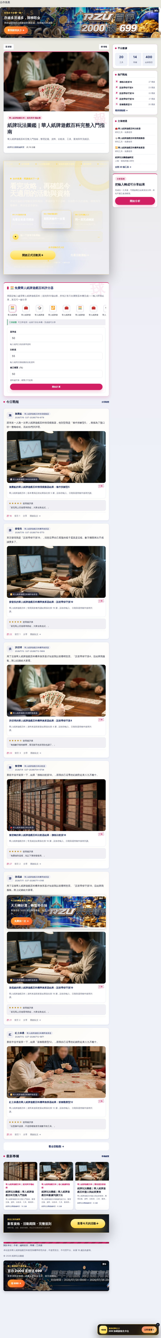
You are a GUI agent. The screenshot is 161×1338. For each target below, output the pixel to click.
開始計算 (56, 386)
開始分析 (135, 200)
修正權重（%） (17, 367)
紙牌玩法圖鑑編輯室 (15, 147)
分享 (25, 516)
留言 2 (18, 864)
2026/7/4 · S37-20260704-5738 (29, 770)
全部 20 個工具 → (123, 167)
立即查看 (149, 1329)
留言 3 (18, 753)
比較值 (13, 349)
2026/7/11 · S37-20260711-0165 (29, 880)
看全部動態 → (56, 1146)
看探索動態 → (121, 110)
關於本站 (7, 1245)
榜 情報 (104, 47)
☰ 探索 (9, 47)
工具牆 (39, 1245)
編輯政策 (24, 1245)
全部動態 (105, 402)
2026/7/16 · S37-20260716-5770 (29, 532)
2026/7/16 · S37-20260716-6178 (29, 417)
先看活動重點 (80, 255)
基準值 (13, 331)
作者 (16, 1245)
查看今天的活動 (88, 1223)
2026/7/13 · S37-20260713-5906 (30, 651)
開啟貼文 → (35, 516)
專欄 (32, 1245)
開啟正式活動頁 (32, 255)
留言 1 (17, 516)
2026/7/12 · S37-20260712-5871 (29, 1037)
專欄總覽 (105, 1156)
